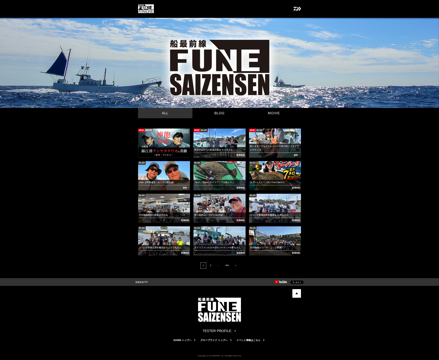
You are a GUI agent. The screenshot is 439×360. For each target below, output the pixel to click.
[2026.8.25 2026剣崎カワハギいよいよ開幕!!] (252, 230)
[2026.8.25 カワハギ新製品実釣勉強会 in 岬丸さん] (252, 198)
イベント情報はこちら (248, 340)
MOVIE (274, 113)
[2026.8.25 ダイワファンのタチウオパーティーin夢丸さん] (196, 230)
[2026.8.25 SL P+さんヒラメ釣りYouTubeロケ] (252, 165)
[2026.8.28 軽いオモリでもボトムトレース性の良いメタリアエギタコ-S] (252, 133)
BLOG (219, 113)
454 (227, 265)
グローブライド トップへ (214, 340)
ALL (165, 113)
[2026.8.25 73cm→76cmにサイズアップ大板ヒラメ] (196, 165)
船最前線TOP (141, 282)
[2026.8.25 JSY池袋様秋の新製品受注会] (141, 198)
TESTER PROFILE (217, 331)
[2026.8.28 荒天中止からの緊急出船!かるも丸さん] (196, 133)
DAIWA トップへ (182, 340)
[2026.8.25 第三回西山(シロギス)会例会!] (196, 198)
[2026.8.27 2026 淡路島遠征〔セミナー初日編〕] (141, 165)
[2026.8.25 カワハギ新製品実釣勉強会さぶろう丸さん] (141, 230)
